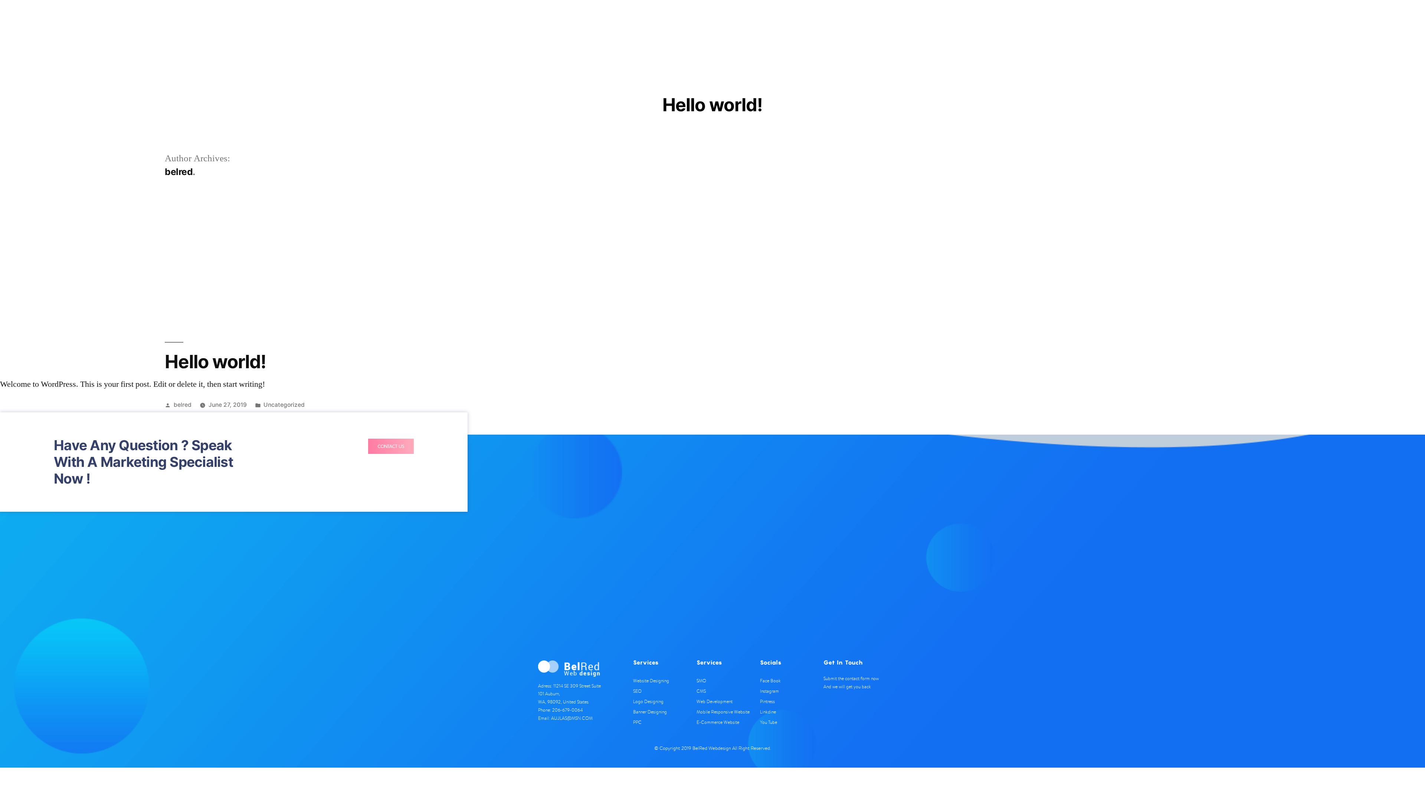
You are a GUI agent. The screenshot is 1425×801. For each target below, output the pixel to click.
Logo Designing (648, 701)
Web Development (715, 701)
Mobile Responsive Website (723, 712)
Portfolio (857, 22)
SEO (637, 691)
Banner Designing (650, 712)
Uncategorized (284, 404)
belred (182, 404)
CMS (701, 691)
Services (797, 22)
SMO (701, 680)
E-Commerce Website (718, 722)
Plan (827, 22)
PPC (637, 722)
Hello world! (215, 361)
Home (765, 22)
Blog (887, 22)
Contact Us (926, 22)
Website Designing (651, 680)
